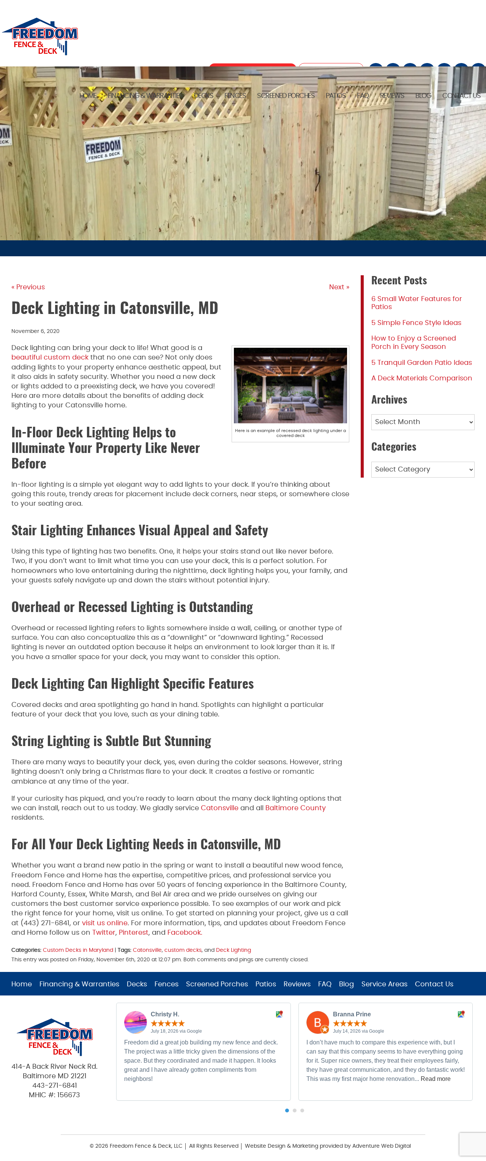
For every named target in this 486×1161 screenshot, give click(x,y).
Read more (436, 1079)
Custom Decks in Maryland (78, 950)
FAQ (363, 96)
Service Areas (384, 984)
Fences (235, 96)
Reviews (392, 96)
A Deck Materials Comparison (421, 378)
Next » (339, 287)
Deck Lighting (233, 950)
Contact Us (461, 96)
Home (87, 96)
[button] (287, 1110)
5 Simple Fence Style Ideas (416, 323)
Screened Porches (285, 96)
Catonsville (147, 950)
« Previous (28, 287)
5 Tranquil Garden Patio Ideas (421, 363)
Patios (336, 96)
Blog (423, 96)
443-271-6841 (54, 1085)
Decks (203, 96)
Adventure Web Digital (381, 1146)
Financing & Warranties (145, 96)
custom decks (183, 950)
